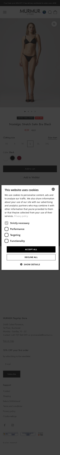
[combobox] (53, 189)
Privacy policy (21, 216)
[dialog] (30, 227)
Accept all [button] (31, 249)
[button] (30, 264)
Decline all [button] (31, 257)
